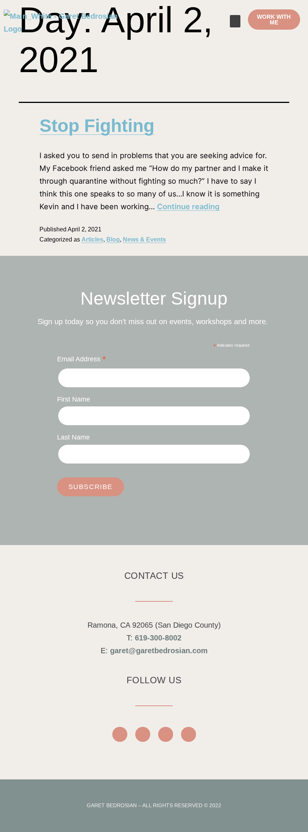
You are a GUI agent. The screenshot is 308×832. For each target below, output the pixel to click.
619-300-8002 (158, 638)
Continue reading (188, 206)
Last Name (73, 437)
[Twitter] (165, 734)
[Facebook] (119, 734)
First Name (73, 399)
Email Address (81, 359)
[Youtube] (142, 734)
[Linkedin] (188, 734)
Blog (113, 239)
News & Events (144, 239)
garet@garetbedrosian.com (159, 650)
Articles (92, 239)
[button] (235, 21)
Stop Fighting (96, 126)
